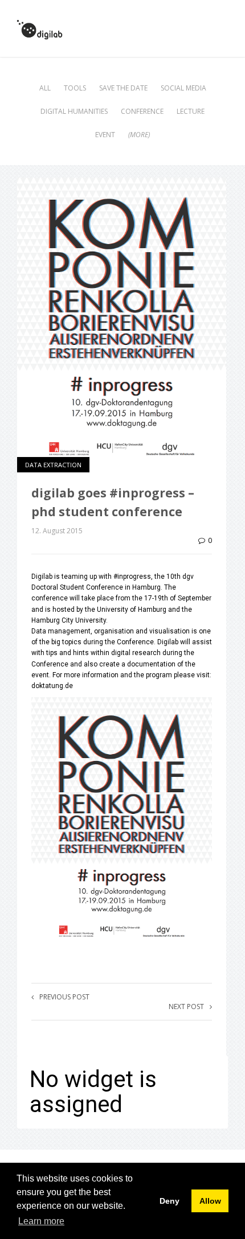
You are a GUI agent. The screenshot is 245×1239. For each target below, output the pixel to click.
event (105, 134)
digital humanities (74, 111)
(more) (139, 134)
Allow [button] (210, 1200)
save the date (123, 88)
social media (183, 88)
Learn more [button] (41, 1221)
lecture (191, 111)
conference (142, 111)
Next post (186, 1006)
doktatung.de (52, 686)
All (45, 88)
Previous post (64, 997)
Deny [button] (169, 1200)
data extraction (53, 464)
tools (75, 88)
